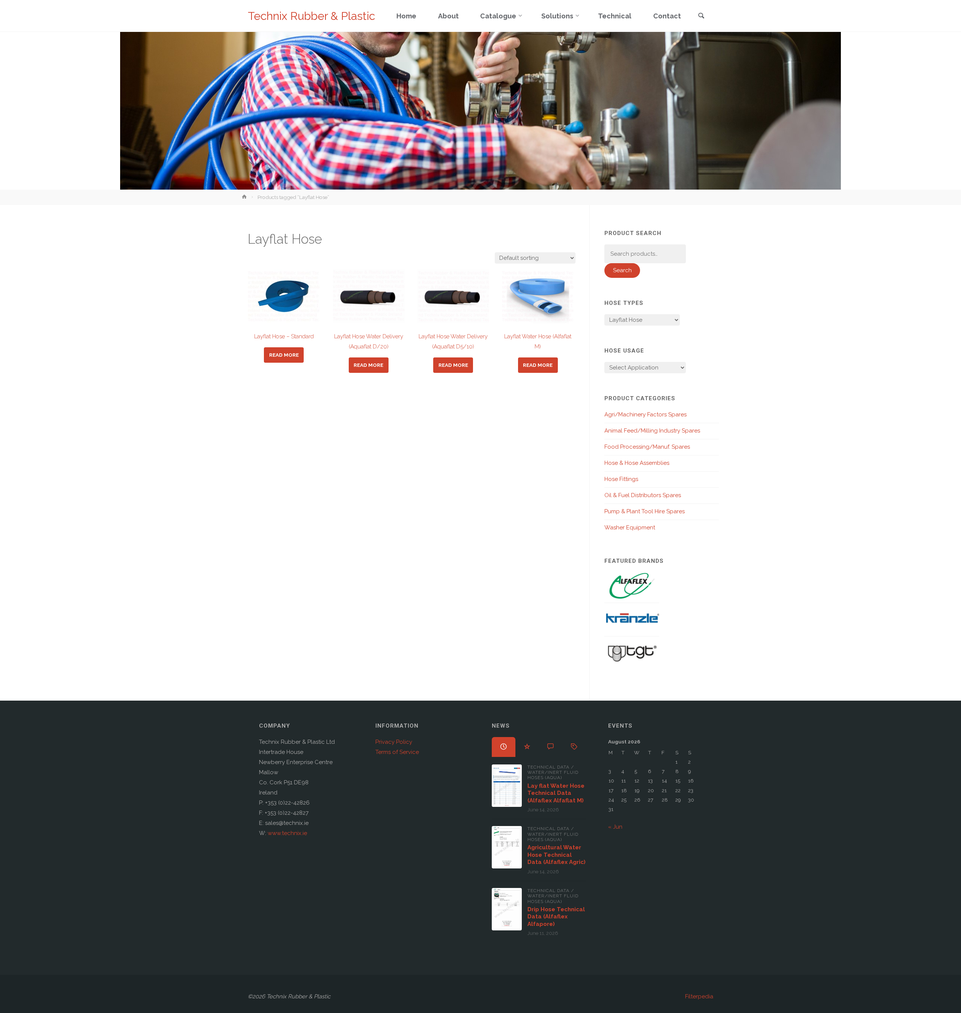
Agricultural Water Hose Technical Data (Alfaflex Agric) (556, 854)
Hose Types (623, 303)
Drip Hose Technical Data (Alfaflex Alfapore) (556, 916)
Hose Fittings (621, 479)
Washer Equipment (629, 527)
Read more (284, 355)
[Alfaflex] (631, 585)
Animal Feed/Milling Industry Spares (652, 430)
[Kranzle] (631, 619)
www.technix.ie (287, 833)
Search (622, 270)
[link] (701, 16)
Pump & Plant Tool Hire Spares (644, 511)
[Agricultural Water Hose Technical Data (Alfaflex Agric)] (507, 847)
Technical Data (548, 767)
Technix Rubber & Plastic (311, 16)
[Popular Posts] (527, 747)
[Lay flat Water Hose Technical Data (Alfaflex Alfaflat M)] (507, 785)
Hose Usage (624, 350)
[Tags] (574, 747)
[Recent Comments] (550, 747)
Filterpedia (699, 996)
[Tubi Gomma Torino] (631, 652)
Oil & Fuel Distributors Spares (642, 495)
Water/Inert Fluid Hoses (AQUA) (552, 775)
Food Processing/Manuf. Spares (647, 446)
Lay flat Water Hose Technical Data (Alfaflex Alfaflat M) (555, 793)
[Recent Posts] (503, 747)
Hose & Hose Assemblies (636, 463)
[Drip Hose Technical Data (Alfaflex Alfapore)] (507, 909)
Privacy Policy (393, 742)
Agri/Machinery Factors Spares (645, 414)
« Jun (615, 826)
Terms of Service (397, 752)
